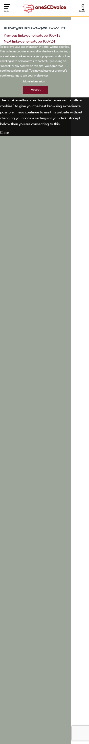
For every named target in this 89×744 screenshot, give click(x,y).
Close (4, 133)
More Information (34, 81)
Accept (36, 89)
